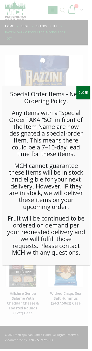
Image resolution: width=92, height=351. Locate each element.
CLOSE (83, 92)
